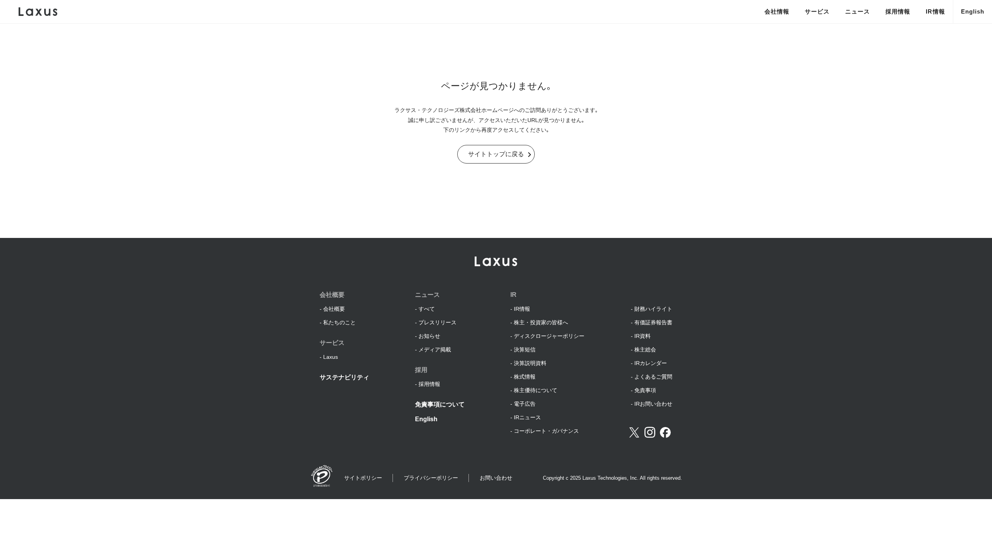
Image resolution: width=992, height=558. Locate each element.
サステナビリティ (344, 377)
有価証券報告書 (653, 322)
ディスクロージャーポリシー (549, 336)
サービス (817, 11)
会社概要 (334, 309)
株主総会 (645, 349)
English (972, 11)
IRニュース (527, 417)
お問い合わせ (496, 478)
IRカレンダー (650, 363)
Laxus (330, 357)
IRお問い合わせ (653, 404)
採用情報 (897, 11)
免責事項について (440, 404)
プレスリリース (437, 322)
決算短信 (525, 349)
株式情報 (525, 377)
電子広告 (525, 404)
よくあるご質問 (653, 377)
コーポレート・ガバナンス (546, 431)
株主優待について (535, 390)
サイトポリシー (363, 478)
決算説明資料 (530, 363)
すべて (426, 309)
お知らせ (429, 336)
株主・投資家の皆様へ (541, 322)
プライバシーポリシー (431, 478)
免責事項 (645, 390)
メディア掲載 (434, 349)
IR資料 (642, 336)
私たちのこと (339, 322)
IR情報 (935, 11)
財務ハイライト (653, 309)
